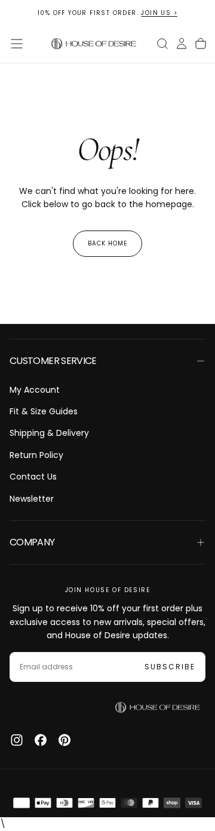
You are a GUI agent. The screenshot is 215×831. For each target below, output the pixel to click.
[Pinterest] (64, 740)
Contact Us (33, 477)
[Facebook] (40, 740)
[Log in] (181, 43)
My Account (35, 390)
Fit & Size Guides (44, 411)
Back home (107, 243)
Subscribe (170, 667)
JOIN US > (159, 12)
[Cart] (201, 43)
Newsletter (32, 499)
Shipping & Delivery (49, 433)
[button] (17, 44)
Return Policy (36, 455)
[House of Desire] (157, 707)
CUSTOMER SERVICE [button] (53, 361)
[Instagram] (17, 740)
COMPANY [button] (32, 542)
